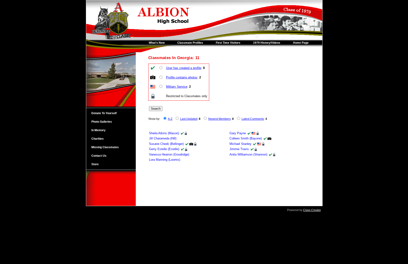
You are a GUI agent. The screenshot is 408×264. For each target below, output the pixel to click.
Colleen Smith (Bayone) (246, 138)
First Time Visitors (228, 42)
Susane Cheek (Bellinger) (166, 144)
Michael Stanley (240, 144)
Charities (97, 138)
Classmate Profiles (190, 42)
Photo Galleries (101, 121)
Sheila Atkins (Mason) (164, 133)
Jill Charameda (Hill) (162, 138)
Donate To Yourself (104, 113)
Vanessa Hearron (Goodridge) (169, 154)
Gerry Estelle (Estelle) (164, 149)
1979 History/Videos (266, 42)
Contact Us (98, 155)
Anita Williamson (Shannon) (248, 154)
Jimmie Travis (239, 149)
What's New (157, 42)
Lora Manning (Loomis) (164, 159)
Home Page (301, 42)
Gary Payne (238, 133)
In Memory (98, 130)
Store (95, 164)
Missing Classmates (105, 147)
